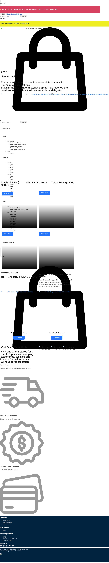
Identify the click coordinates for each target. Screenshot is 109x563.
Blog (4, 530)
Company (6, 520)
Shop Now (7, 193)
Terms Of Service (15, 551)
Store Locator (7, 522)
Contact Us (7, 524)
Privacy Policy (4, 551)
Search (24, 16)
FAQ (4, 537)
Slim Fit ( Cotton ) (36, 182)
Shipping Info (7, 540)
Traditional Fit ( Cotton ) (10, 184)
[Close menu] (0, 1)
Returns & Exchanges (10, 539)
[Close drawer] (0, 5)
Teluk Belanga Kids (62, 182)
